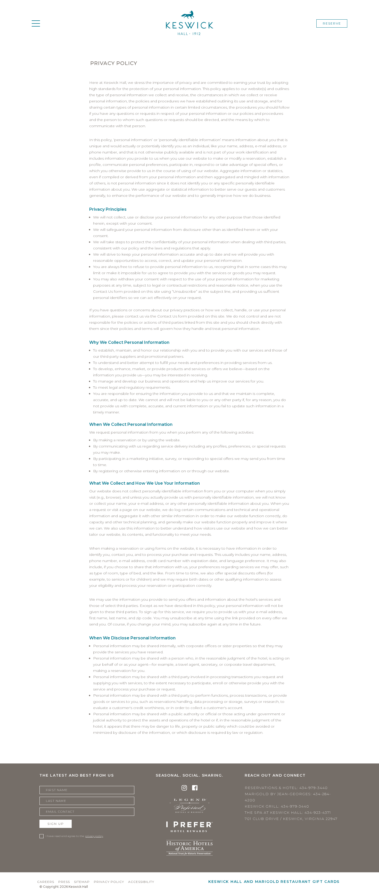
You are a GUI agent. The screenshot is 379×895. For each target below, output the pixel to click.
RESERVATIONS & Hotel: (286, 787)
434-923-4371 (317, 812)
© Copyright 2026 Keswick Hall (63, 887)
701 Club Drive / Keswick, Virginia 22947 (291, 818)
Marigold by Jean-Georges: (288, 797)
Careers (45, 882)
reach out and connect (275, 775)
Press (64, 882)
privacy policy (94, 836)
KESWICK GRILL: (277, 806)
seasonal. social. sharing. (189, 775)
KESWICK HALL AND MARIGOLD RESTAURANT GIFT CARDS (274, 881)
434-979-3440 (313, 787)
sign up (55, 824)
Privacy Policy (109, 882)
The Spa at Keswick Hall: (288, 812)
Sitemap (82, 882)
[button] (36, 23)
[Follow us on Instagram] (184, 788)
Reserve (332, 23)
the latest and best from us (76, 775)
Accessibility (141, 882)
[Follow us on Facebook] (194, 788)
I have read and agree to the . (75, 836)
